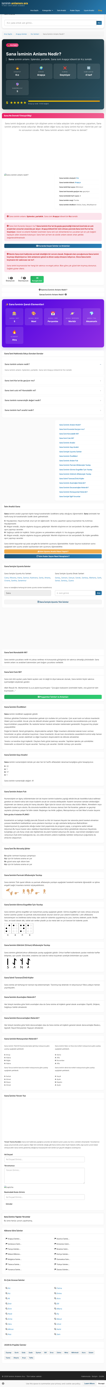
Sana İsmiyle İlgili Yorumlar (69, 496)
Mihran (11, 1329)
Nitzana (13, 578)
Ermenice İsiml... (63, 1244)
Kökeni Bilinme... (14, 1254)
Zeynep (8, 1353)
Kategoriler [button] (47, 10)
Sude (31, 1353)
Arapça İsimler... (14, 1239)
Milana (59, 1309)
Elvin (10, 1309)
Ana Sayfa (34, 10)
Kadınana (34, 578)
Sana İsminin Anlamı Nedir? (70, 425)
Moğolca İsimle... (15, 1259)
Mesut (59, 1319)
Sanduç (64, 580)
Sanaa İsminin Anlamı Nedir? (52, 294)
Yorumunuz (9, 1165)
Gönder (9, 1204)
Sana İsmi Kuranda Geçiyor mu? (72, 429)
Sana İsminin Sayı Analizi (69, 447)
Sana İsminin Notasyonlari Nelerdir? (73, 492)
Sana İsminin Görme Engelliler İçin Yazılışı (75, 470)
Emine (59, 1293)
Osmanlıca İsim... (63, 1259)
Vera (10, 1324)
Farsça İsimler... (14, 1249)
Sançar (71, 578)
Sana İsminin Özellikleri (68, 456)
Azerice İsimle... (63, 1239)
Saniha (14, 580)
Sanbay (85, 578)
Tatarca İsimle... (14, 1264)
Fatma (59, 1288)
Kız (77, 178)
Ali (9, 1298)
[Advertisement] (53, 154)
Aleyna (16, 1358)
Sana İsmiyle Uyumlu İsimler (70, 452)
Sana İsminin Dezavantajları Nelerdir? (74, 487)
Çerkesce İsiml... (14, 1244)
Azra (58, 1298)
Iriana (19, 578)
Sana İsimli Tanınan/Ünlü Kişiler (71, 478)
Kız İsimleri (35, 34)
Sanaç (57, 578)
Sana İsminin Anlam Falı (68, 461)
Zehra (59, 1353)
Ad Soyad (8, 1154)
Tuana (8, 1358)
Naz (9, 1334)
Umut (59, 1324)
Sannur (26, 578)
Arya (24, 1358)
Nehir (59, 1329)
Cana (6, 578)
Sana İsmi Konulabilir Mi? (69, 434)
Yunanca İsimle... (15, 1269)
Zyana (71, 580)
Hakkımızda (85, 1376)
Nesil (10, 1314)
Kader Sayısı (75, 10)
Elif (58, 1303)
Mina (66, 1353)
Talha (31, 1358)
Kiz (9, 1288)
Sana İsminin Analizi (67, 443)
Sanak (78, 578)
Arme (10, 1319)
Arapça (78, 182)
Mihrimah (74, 1353)
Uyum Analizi (89, 10)
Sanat (57, 580)
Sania (41, 578)
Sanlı (99, 578)
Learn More (89, 1383)
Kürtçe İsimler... (63, 1254)
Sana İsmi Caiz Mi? (66, 438)
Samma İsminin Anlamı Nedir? (54, 290)
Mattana (92, 578)
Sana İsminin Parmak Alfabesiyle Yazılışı (75, 465)
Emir (10, 1303)
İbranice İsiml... (63, 1249)
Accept (101, 1383)
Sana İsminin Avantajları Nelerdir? (72, 483)
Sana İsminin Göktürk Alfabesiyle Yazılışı (75, 474)
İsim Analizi (61, 10)
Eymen (38, 1353)
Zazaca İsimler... (63, 1269)
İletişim (94, 1376)
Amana (47, 578)
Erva (51, 1353)
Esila (23, 1353)
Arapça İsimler (21, 34)
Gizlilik (101, 1376)
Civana (7, 580)
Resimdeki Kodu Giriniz (14, 1192)
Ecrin (16, 1353)
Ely (58, 1314)
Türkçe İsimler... (63, 1264)
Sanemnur (22, 580)
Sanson (64, 578)
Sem (58, 1334)
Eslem (91, 1353)
